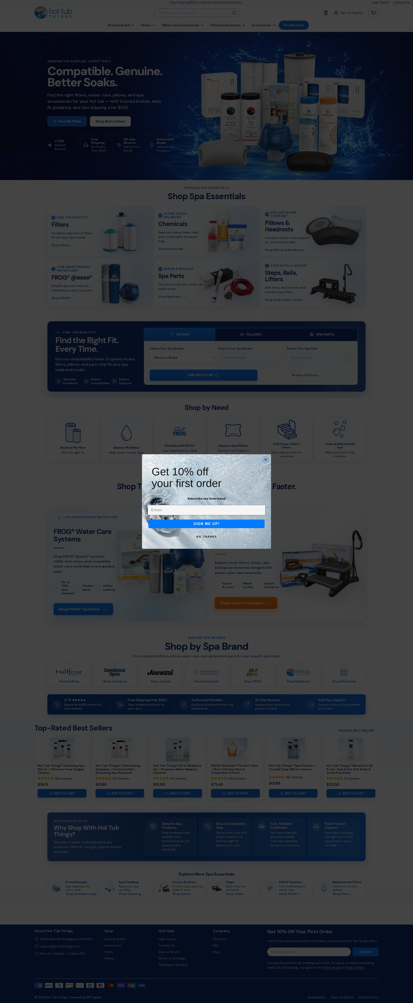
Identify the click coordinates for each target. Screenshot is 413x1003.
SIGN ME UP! (207, 524)
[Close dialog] (265, 459)
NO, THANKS (206, 536)
